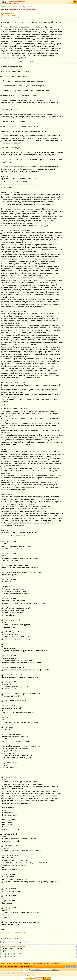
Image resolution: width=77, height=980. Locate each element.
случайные (57, 963)
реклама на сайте (5, 972)
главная (3, 967)
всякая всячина (41, 963)
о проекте (19, 972)
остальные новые (18, 963)
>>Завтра (15, 938)
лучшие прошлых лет (30, 963)
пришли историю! (70, 966)
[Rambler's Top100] (30, 978)
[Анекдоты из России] (4, 2)
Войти (10, 3)
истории (15, 6)
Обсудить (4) (18, 61)
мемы (20, 6)
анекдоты (9, 6)
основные (9, 963)
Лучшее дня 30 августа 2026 (17, 1)
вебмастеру (26, 972)
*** (29, 932)
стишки (30, 6)
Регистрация (16, 3)
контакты (13, 972)
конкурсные (50, 963)
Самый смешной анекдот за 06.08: (13, 946)
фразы (25, 6)
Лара (31, 61)
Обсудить (17, 181)
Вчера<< (3, 938)
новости (32, 972)
